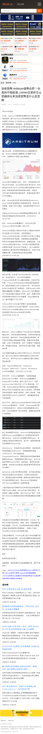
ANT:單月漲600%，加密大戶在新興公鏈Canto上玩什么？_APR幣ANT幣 (19, 687)
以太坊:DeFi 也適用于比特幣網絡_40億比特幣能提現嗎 (20, 647)
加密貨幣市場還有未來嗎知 (12, 578)
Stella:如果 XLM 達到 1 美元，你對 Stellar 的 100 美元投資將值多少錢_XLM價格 (20, 627)
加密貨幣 (23, 570)
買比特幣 (15, 731)
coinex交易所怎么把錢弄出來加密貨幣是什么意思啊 (21, 576)
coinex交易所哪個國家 (27, 573)
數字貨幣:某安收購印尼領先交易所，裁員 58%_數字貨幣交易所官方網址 (19, 667)
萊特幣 (8, 83)
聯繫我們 (3, 720)
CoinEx (17, 570)
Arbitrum (11, 570)
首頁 (2, 83)
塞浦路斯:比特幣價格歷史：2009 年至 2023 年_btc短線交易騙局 (20, 607)
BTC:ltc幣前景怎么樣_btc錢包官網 (16, 589)
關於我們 (11, 720)
